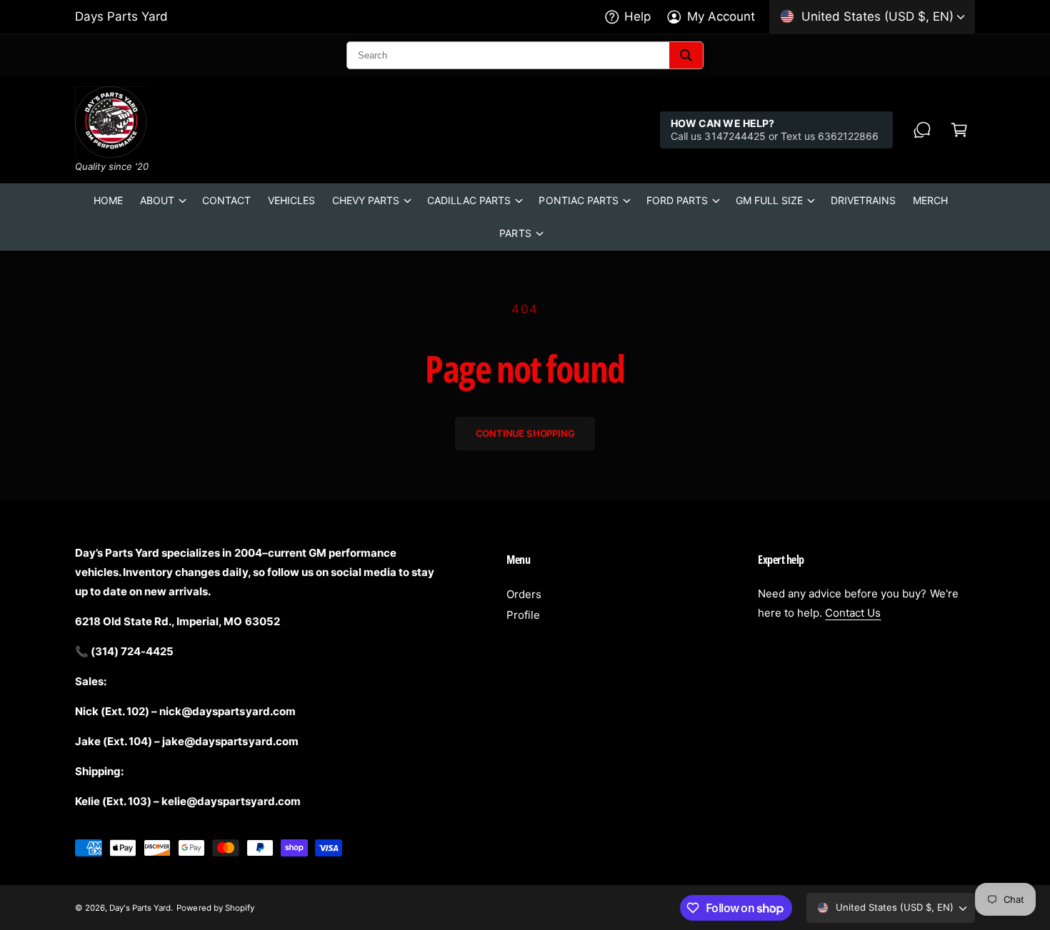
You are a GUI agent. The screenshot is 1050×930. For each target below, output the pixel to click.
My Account (721, 16)
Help (637, 16)
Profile (523, 615)
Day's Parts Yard (140, 908)
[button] (959, 129)
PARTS (515, 233)
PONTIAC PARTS (578, 200)
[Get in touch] (922, 129)
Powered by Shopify (215, 908)
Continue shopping (525, 433)
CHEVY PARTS (365, 200)
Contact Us (853, 613)
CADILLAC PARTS (469, 200)
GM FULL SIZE (769, 200)
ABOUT (157, 200)
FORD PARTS (677, 200)
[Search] (686, 55)
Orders (523, 594)
